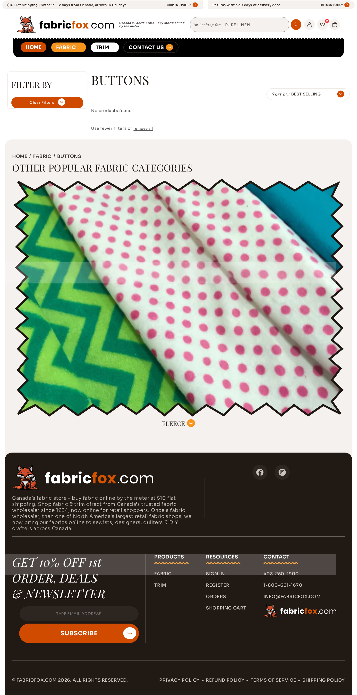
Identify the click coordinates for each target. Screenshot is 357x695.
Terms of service (273, 680)
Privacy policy (179, 680)
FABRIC (66, 47)
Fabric (163, 573)
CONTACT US (146, 47)
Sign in (215, 573)
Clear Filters (42, 102)
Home (19, 156)
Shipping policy (323, 680)
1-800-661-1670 (283, 585)
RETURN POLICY (332, 5)
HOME (34, 47)
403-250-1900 (281, 573)
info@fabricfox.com (292, 596)
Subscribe (79, 633)
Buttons (69, 156)
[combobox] (255, 25)
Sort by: (281, 94)
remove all (143, 128)
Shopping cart (226, 608)
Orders (216, 596)
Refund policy (225, 680)
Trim (160, 585)
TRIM (102, 47)
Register (218, 585)
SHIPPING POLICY (179, 5)
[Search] (296, 24)
